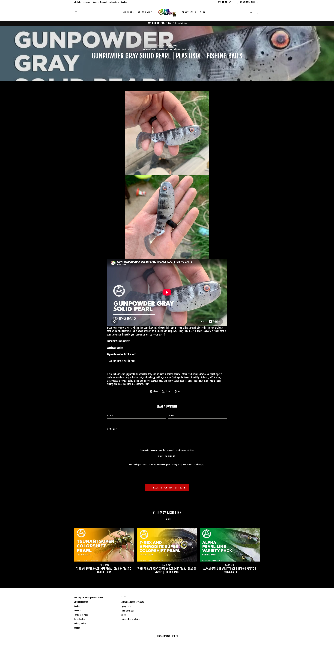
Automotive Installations (131, 619)
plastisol (169, 49)
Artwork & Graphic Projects (132, 602)
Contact (124, 2)
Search (77, 628)
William (136, 327)
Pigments (128, 12)
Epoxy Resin (189, 12)
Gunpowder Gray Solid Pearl (181, 331)
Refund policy (79, 619)
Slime (123, 615)
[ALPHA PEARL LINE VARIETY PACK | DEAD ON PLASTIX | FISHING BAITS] (230, 545)
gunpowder (161, 49)
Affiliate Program (81, 602)
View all (167, 519)
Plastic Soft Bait (169, 45)
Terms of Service (193, 464)
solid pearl (177, 49)
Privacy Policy (176, 464)
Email (171, 415)
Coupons (87, 2)
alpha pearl (147, 49)
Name (110, 415)
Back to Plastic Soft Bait (168, 488)
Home (159, 45)
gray (154, 49)
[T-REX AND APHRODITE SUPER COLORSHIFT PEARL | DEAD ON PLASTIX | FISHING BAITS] (167, 545)
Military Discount (100, 2)
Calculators (114, 2)
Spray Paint (145, 12)
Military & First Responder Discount (88, 597)
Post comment (167, 456)
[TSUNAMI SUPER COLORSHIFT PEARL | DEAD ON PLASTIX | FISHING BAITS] (104, 545)
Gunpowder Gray (144, 374)
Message (112, 429)
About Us (77, 610)
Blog (203, 12)
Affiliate (77, 2)
